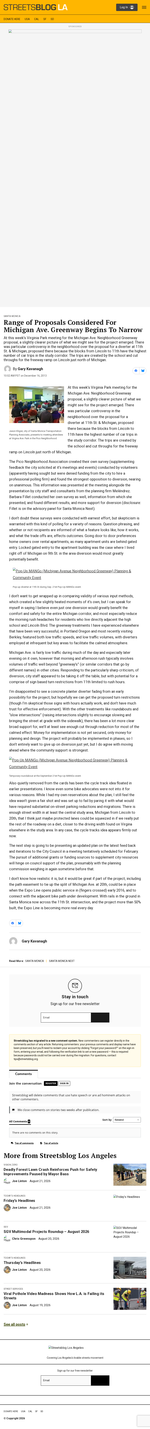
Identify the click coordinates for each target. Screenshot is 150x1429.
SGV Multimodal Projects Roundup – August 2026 (46, 1231)
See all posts (14, 1324)
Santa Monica (12, 316)
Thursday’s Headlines (22, 1262)
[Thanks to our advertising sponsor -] (75, 167)
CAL (36, 19)
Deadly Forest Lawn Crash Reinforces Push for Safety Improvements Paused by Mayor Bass (50, 1171)
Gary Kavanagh (30, 369)
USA (27, 19)
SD (52, 19)
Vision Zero (11, 1165)
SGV (6, 1227)
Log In (124, 7)
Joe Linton (19, 1181)
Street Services (13, 1289)
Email (46, 1017)
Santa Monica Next (62, 961)
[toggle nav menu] (144, 7)
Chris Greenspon (23, 1238)
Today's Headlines (14, 1196)
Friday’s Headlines (19, 1200)
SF (44, 19)
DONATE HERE (12, 19)
